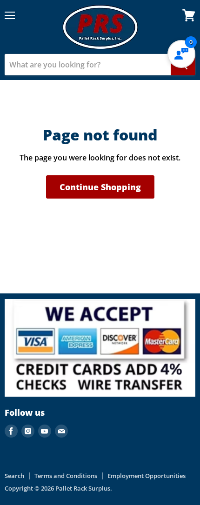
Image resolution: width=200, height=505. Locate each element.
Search (14, 476)
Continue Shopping (100, 187)
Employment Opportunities (146, 476)
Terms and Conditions (65, 476)
